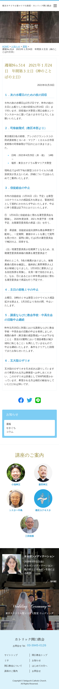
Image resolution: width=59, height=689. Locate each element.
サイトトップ (11, 655)
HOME (5, 46)
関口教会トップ (39, 655)
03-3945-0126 (36, 645)
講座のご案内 (11, 671)
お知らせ (15, 46)
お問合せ (36, 671)
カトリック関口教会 (29, 639)
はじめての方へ (39, 665)
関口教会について (13, 665)
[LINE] (38, 400)
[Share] (21, 400)
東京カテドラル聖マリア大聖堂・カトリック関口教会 (26, 6)
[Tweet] (29, 400)
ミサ (6, 660)
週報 (25, 46)
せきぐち (11, 428)
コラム (9, 431)
